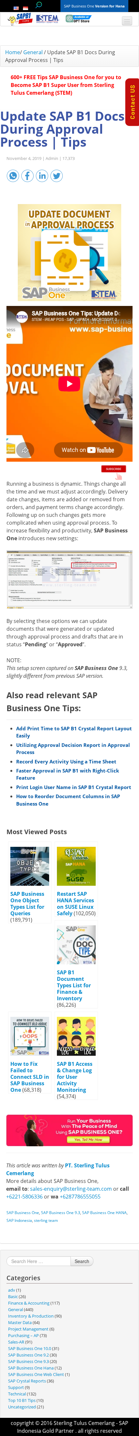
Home (12, 52)
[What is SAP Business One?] (69, 1129)
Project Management (28, 1329)
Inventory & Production (31, 1316)
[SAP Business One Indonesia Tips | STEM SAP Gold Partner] (20, 19)
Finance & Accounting (28, 1303)
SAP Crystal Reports (27, 1381)
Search (82, 1261)
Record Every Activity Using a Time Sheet (66, 761)
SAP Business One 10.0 (29, 1348)
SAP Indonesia (19, 1220)
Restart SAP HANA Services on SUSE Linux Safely (75, 903)
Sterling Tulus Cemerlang (84, 1423)
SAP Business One (22, 1212)
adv (11, 1290)
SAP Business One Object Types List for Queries (27, 903)
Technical (17, 1394)
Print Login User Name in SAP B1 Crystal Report (73, 787)
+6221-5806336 (24, 1196)
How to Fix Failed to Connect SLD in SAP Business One (29, 1076)
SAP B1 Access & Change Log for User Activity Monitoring (74, 1076)
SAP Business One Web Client (36, 1374)
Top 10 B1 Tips (22, 1400)
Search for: (38, 5)
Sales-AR (16, 1342)
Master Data (20, 1322)
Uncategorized (22, 1407)
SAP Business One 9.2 (28, 1355)
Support (16, 1387)
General (33, 52)
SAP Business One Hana (31, 1368)
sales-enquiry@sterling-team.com (71, 1188)
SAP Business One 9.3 (60, 1212)
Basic (13, 1296)
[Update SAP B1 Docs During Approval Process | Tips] (69, 252)
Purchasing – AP (23, 1335)
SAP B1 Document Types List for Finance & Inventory (74, 985)
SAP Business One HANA (104, 1212)
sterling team (46, 1220)
